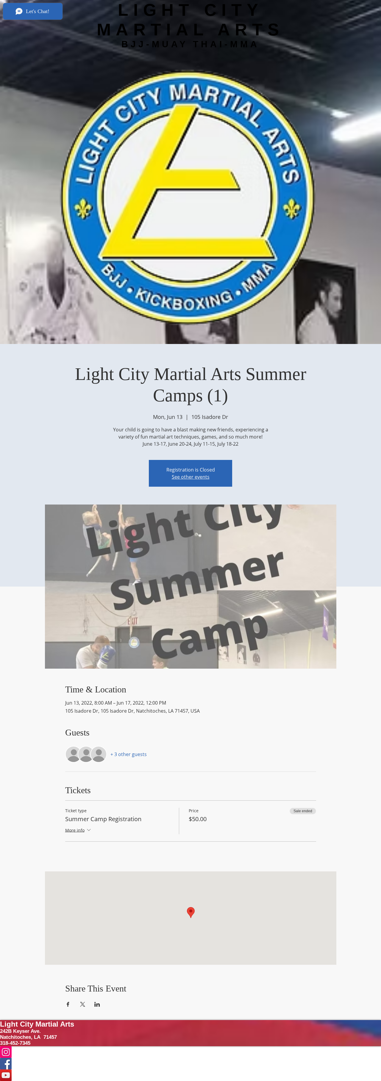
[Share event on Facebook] (68, 1004)
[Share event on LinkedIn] (97, 1004)
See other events (191, 477)
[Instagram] (190, 1052)
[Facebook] (190, 1063)
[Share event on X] (82, 1004)
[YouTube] (190, 1075)
